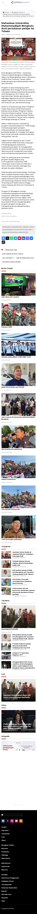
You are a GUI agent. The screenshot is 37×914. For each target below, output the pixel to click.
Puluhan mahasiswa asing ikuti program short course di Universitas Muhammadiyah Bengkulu (18, 417)
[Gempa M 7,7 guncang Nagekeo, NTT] (6, 656)
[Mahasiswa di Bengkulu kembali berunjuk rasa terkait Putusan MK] (18, 497)
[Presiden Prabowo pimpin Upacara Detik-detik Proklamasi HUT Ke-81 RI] (6, 646)
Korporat (4, 898)
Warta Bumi (5, 858)
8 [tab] (26, 734)
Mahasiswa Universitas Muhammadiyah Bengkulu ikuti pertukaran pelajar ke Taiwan (18, 15)
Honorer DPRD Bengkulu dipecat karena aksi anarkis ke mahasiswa (16, 448)
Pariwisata (5, 852)
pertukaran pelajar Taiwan (12, 254)
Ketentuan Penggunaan (10, 878)
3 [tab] (18, 703)
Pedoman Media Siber (9, 888)
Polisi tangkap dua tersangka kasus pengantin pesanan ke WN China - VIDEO (17, 726)
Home (6, 12)
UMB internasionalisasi (25, 258)
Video (3, 705)
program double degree (11, 262)
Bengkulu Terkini (18, 12)
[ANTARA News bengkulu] (20, 2)
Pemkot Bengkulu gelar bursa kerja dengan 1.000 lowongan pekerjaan (18, 538)
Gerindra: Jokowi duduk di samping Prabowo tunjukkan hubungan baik (22, 554)
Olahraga (4, 855)
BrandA (4, 891)
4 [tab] (21, 703)
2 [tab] (16, 703)
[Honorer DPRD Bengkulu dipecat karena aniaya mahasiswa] (18, 467)
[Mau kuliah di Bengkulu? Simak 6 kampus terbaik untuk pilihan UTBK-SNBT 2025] (18, 344)
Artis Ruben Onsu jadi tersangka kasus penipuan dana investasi (22, 581)
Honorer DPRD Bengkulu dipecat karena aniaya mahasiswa (16, 478)
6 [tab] (20, 734)
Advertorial (5, 866)
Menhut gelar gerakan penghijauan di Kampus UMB (15, 326)
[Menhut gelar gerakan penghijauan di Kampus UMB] (18, 314)
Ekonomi (4, 848)
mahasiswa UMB (11, 250)
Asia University (8, 258)
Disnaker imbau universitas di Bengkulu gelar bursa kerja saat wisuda (16, 386)
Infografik (5, 736)
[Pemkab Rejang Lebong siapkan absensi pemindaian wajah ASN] (6, 564)
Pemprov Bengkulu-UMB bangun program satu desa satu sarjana (17, 296)
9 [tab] (28, 734)
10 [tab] (31, 734)
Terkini (3, 827)
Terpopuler (6, 546)
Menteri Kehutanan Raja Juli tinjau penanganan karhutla (14, 628)
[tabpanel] (18, 690)
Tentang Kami (6, 884)
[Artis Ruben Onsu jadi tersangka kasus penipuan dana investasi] (6, 582)
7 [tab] (23, 734)
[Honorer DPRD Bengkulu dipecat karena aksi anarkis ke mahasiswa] (18, 437)
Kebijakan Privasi (7, 881)
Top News (5, 601)
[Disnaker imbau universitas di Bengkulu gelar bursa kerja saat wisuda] (18, 374)
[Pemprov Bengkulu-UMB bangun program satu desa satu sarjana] (18, 284)
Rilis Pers (4, 870)
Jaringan (4, 874)
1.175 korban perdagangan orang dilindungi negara (15, 798)
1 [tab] (13, 703)
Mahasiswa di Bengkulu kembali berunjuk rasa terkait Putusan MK (17, 508)
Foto (3, 674)
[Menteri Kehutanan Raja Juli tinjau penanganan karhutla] (18, 616)
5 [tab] (24, 703)
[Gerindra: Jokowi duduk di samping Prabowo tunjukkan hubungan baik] (6, 555)
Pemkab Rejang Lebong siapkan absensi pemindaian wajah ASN (22, 563)
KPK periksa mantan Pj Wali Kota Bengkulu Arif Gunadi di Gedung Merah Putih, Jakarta (22, 572)
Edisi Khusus (5, 863)
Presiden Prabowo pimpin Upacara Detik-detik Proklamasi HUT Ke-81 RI (21, 646)
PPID (3, 901)
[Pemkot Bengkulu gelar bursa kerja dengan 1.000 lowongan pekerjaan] (18, 527)
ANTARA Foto (6, 894)
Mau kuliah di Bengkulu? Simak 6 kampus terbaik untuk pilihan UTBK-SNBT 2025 (17, 356)
